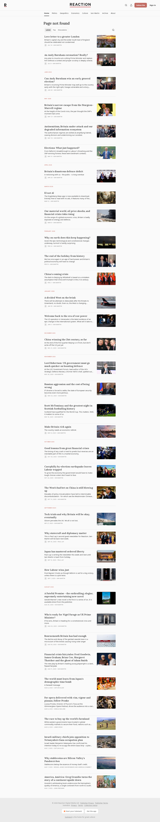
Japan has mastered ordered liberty (64, 551)
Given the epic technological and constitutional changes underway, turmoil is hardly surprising (66, 242)
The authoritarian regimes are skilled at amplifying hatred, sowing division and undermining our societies (67, 134)
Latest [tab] (48, 30)
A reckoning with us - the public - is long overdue (64, 174)
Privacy (74, 805)
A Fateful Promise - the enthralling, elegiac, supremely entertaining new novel (68, 595)
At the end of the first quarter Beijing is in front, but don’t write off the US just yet (67, 344)
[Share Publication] (131, 5)
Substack (68, 817)
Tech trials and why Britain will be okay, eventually (67, 516)
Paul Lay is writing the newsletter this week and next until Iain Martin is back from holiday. (67, 555)
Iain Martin (57, 45)
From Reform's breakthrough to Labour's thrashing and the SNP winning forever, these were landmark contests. (68, 152)
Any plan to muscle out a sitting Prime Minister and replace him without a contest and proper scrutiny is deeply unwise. (68, 59)
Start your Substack (74, 811)
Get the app (91, 811)
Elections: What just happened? (62, 147)
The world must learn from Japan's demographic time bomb (63, 680)
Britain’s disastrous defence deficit (63, 171)
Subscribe (140, 5)
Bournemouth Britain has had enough (65, 636)
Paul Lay (61, 542)
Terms (80, 805)
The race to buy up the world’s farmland (66, 718)
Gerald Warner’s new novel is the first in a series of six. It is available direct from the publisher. (68, 600)
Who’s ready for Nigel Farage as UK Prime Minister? (67, 616)
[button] (46, 13)
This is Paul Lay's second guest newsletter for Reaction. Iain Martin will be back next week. (68, 537)
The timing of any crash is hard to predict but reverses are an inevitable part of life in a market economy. (68, 452)
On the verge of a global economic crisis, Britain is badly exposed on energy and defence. (67, 218)
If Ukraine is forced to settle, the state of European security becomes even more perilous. (68, 391)
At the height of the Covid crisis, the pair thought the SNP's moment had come (68, 112)
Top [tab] (54, 30)
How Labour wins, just (56, 569)
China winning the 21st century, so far (65, 339)
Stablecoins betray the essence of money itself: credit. (65, 764)
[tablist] (56, 30)
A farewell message (52, 685)
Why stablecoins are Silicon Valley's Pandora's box (64, 760)
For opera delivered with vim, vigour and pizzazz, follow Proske (67, 699)
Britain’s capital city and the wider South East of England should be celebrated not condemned (67, 41)
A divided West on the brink (60, 297)
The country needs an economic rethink (60, 430)
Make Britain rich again (57, 426)
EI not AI (49, 193)
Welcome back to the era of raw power (65, 316)
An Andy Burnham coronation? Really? (66, 55)
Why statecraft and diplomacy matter (65, 533)
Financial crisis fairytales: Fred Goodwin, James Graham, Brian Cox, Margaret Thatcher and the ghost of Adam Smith (67, 657)
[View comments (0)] (62, 48)
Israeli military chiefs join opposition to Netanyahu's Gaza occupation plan (66, 738)
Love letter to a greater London (62, 36)
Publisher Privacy (87, 803)
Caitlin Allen (59, 688)
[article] (80, 42)
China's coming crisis (56, 274)
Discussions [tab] (62, 30)
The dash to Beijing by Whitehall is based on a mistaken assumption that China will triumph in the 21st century (66, 278)
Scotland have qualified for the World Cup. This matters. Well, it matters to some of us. (69, 413)
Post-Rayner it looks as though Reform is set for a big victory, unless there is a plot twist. (69, 574)
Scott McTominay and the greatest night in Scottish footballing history (68, 407)
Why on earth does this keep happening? (67, 237)
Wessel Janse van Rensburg (64, 767)
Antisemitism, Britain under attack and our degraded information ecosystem (68, 128)
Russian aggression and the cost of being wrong (66, 386)
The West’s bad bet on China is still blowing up (68, 489)
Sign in (153, 5)
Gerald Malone (59, 709)
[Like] (45, 712)
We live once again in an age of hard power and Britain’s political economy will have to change (67, 260)
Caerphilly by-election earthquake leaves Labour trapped (67, 468)
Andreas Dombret (84, 767)
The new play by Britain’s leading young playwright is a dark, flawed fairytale (68, 664)
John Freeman (59, 788)
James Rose (58, 727)
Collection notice (90, 805)
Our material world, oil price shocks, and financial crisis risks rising (67, 213)
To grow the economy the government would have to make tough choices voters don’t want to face (68, 474)
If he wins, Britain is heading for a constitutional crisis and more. (67, 622)
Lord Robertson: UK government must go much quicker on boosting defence (67, 364)
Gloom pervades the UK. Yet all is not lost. (61, 520)
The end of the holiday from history (64, 256)
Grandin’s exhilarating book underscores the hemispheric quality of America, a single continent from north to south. (67, 784)
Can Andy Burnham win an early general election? (67, 80)
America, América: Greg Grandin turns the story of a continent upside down (68, 778)
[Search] (126, 5)
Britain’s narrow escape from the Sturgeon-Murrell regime (68, 107)
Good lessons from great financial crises (66, 448)
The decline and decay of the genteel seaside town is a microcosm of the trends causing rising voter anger (66, 640)
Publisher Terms (101, 803)
